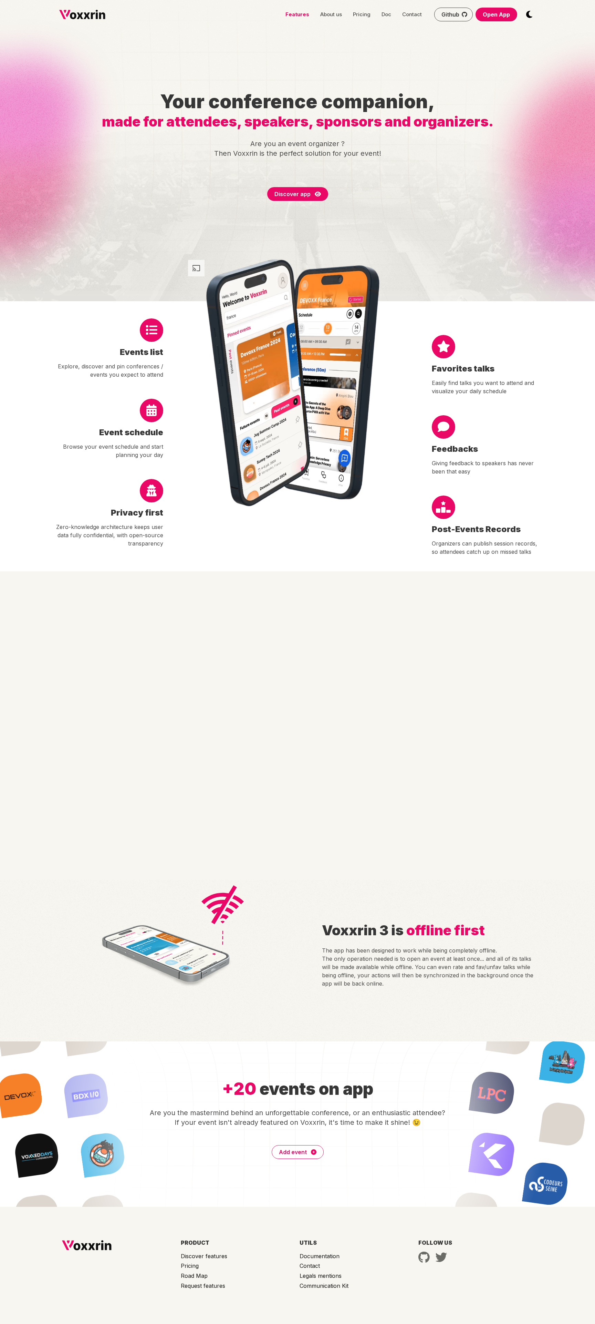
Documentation (320, 1256)
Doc (386, 14)
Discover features (204, 1256)
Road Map (194, 1275)
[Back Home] (82, 14)
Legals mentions (321, 1275)
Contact (412, 14)
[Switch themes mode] (529, 14)
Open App (496, 14)
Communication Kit (324, 1285)
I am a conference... (393, 685)
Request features (203, 1285)
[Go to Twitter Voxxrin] (441, 1257)
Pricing (361, 14)
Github (450, 14)
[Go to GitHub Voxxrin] (424, 1257)
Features (297, 14)
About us (331, 14)
